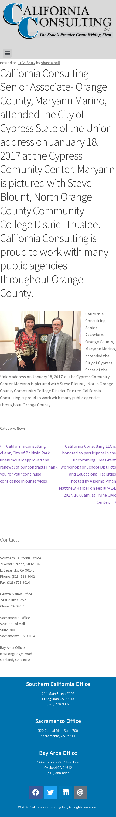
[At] (80, 792)
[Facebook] (36, 792)
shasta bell (50, 62)
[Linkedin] (65, 792)
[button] (7, 53)
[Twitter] (50, 792)
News (21, 428)
